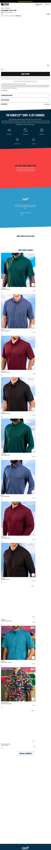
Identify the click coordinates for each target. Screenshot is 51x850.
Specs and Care (5, 100)
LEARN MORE (47, 104)
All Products (7, 8)
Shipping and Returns (6, 95)
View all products (25, 753)
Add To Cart (25, 74)
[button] (25, 78)
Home (2, 8)
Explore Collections (25, 1)
